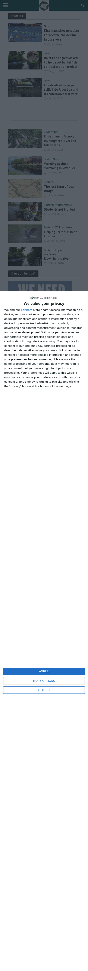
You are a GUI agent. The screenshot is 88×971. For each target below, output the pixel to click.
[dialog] (44, 631)
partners (26, 309)
